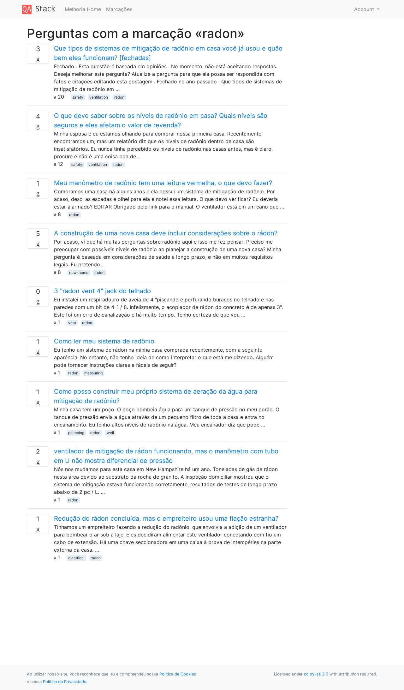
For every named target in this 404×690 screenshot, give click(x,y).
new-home (78, 272)
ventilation (98, 97)
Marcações (119, 9)
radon (119, 97)
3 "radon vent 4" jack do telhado (102, 291)
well (110, 432)
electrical (76, 557)
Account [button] (365, 9)
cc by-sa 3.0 (316, 674)
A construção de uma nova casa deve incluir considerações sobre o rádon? (165, 233)
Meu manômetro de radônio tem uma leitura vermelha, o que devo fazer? (163, 183)
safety (77, 97)
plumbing (76, 432)
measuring (93, 373)
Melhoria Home (83, 9)
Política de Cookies (177, 674)
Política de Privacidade (64, 681)
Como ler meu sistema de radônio (104, 341)
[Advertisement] (157, 605)
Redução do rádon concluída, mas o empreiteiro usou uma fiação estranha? (166, 518)
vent (72, 322)
